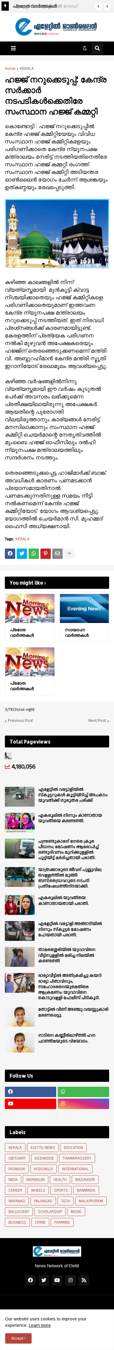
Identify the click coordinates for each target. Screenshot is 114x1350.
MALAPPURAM (91, 1201)
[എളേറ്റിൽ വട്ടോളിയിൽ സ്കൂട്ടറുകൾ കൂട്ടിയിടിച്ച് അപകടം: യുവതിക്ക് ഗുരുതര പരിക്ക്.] (20, 797)
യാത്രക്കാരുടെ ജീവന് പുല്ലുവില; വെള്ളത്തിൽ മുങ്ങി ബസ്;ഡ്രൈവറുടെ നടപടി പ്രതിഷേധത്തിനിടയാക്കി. (70, 878)
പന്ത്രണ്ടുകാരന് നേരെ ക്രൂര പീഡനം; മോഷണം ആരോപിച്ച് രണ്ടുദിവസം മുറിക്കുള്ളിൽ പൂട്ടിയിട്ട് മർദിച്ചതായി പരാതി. (68, 850)
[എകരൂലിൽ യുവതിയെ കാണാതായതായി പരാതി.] (20, 905)
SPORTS (61, 1190)
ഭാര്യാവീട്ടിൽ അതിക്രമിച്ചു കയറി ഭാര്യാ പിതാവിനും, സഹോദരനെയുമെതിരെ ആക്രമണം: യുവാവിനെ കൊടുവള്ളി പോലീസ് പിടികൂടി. (70, 987)
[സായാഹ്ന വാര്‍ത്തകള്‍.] (84, 608)
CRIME (40, 1222)
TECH (65, 1201)
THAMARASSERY (77, 1158)
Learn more (40, 1325)
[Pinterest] (45, 554)
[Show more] (69, 554)
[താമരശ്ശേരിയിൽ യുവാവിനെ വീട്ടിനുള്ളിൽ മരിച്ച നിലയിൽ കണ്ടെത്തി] (20, 957)
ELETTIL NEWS (43, 1147)
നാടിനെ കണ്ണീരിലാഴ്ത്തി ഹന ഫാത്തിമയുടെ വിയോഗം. (66, 1038)
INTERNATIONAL (75, 1169)
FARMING (62, 1222)
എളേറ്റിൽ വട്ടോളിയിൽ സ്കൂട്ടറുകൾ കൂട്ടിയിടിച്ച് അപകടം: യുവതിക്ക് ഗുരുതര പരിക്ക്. (73, 795)
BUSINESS (17, 1222)
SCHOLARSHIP (50, 1212)
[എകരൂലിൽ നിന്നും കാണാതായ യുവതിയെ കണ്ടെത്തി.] (20, 823)
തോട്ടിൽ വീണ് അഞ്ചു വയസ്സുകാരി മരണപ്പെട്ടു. (73, 1012)
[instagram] (83, 1104)
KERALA (27, 69)
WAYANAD (17, 1201)
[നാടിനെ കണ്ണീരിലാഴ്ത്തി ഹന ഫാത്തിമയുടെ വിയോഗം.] (20, 1043)
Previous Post (20, 721)
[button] (98, 6)
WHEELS (38, 1190)
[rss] (84, 1280)
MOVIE (76, 1212)
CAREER (15, 1190)
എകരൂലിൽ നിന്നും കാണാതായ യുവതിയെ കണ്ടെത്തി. (70, 818)
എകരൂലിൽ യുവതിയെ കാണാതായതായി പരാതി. (63, 900)
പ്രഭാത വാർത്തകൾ (34, 6)
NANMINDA (86, 1190)
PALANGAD (43, 1201)
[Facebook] (10, 554)
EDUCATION (73, 1147)
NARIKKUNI (35, 1180)
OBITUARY (17, 1158)
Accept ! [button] (18, 1338)
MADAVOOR (85, 1180)
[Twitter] (22, 554)
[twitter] (44, 1280)
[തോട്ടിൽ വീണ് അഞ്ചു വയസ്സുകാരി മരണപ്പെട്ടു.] (20, 1017)
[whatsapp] (83, 1092)
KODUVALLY (43, 1169)
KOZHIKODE (44, 1158)
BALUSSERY (19, 1212)
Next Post (97, 721)
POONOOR (17, 1169)
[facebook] (30, 1092)
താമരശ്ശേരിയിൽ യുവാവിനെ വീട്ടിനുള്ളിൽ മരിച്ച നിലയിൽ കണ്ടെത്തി (66, 955)
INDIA (13, 1180)
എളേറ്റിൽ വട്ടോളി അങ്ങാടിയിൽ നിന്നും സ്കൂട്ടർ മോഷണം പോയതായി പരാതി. (70, 929)
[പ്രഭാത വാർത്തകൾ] (29, 608)
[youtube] (30, 1104)
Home (10, 69)
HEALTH (60, 1180)
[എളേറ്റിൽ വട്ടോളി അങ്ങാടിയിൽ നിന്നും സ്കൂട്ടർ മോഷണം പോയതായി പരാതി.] (20, 931)
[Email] (57, 554)
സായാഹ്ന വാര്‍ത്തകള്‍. (77, 632)
